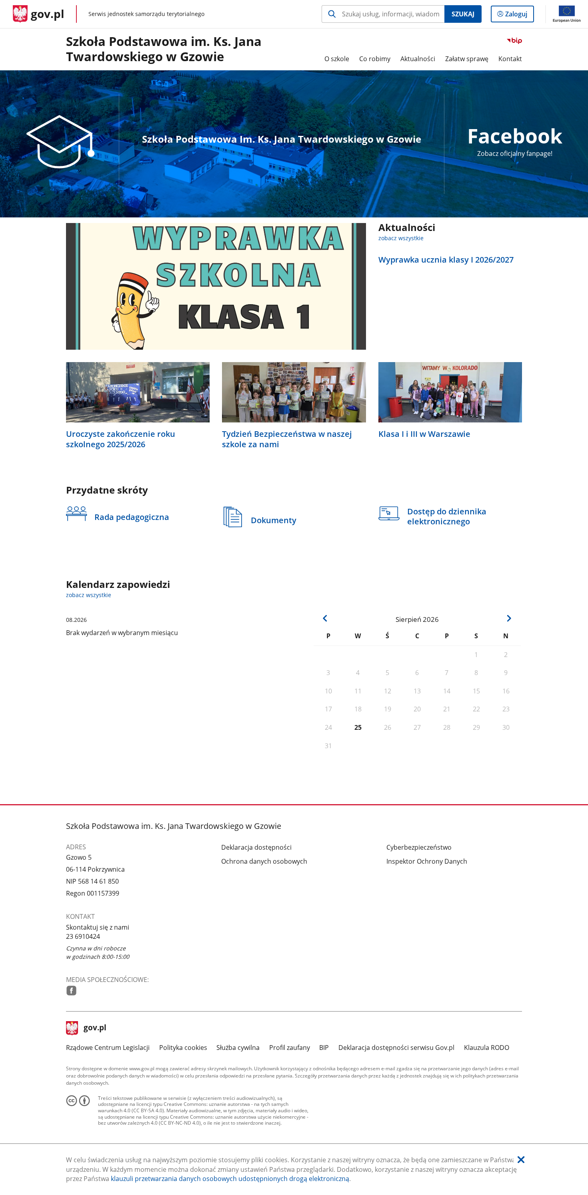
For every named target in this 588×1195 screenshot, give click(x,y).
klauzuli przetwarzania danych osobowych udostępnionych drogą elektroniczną (230, 1178)
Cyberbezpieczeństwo (419, 847)
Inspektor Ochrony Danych (426, 861)
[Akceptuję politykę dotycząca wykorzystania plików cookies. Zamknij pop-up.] (521, 1160)
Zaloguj (519, 15)
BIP (324, 1047)
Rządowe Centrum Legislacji (108, 1047)
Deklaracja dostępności (256, 847)
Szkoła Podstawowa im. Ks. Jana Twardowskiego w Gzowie (164, 49)
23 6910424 (83, 936)
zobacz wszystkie (401, 238)
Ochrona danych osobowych (264, 861)
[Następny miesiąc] (509, 618)
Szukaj (463, 14)
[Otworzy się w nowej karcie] (71, 990)
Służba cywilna (238, 1047)
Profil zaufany (289, 1047)
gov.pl (94, 1028)
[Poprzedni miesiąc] (325, 618)
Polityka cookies (183, 1047)
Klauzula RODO (486, 1047)
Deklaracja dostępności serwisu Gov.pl (396, 1047)
